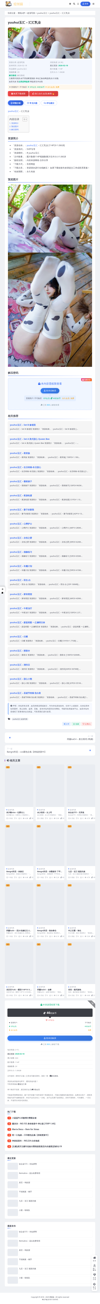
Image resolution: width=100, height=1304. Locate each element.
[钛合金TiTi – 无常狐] (81, 785)
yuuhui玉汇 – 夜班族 (20, 453)
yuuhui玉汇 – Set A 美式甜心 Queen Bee (29, 439)
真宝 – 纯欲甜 (24, 1182)
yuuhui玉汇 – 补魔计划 (21, 566)
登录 (86, 4)
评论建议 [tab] (50, 103)
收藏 (77, 724)
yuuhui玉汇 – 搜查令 (20, 650)
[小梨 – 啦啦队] (13, 1212)
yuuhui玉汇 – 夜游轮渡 (21, 495)
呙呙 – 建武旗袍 (74, 989)
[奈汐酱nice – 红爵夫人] (19, 785)
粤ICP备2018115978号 (50, 1299)
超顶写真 (31, 13)
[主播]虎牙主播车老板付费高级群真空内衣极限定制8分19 (37, 1146)
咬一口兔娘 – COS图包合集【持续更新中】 (30, 1135)
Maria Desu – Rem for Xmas (25, 1129)
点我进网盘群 (24, 81)
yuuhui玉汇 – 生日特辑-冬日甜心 (25, 467)
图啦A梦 (21, 13)
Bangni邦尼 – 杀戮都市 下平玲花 (49, 872)
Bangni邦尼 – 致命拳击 (46, 930)
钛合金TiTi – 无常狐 (76, 812)
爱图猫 (51, 1297)
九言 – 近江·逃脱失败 (76, 871)
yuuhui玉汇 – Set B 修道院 (23, 424)
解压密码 (15, 129)
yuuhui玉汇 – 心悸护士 (21, 523)
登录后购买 (51, 391)
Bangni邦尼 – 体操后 (15, 871)
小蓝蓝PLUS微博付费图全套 (24, 1118)
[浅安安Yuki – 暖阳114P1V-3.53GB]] (19, 963)
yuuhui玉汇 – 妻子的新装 (22, 509)
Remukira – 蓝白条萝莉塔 (29, 1173)
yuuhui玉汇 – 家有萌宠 (21, 594)
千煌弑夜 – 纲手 (25, 1191)
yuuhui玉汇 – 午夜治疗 (21, 608)
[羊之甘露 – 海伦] (81, 904)
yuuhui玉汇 (42, 13)
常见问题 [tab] (33, 103)
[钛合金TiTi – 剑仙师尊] (13, 1166)
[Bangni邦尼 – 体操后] (19, 844)
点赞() (87, 724)
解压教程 (21, 75)
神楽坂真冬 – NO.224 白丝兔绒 (25, 1140)
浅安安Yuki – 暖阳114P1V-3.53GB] (18, 990)
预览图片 (15, 126)
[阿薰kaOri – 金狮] (50, 963)
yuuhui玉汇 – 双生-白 (20, 580)
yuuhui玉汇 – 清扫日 (20, 664)
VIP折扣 (51, 1020)
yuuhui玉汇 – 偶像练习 (21, 552)
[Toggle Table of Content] (23, 119)
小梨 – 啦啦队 (24, 1210)
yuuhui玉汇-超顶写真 (20, 719)
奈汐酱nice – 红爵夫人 (15, 812)
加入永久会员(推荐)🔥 (45, 94)
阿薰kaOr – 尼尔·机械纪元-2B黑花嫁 (18, 931)
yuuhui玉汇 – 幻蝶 (19, 636)
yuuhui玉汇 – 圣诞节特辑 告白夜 (25, 693)
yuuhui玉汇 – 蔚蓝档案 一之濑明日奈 (27, 622)
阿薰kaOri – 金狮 (44, 989)
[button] (2, 590)
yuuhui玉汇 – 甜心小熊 (21, 678)
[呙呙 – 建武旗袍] (81, 963)
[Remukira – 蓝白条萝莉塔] (13, 1175)
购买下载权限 (19, 94)
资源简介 (15, 123)
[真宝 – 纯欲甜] (13, 1184)
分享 (67, 724)
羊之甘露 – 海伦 (74, 930)
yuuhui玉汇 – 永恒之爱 (21, 537)
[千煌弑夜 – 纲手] (13, 1194)
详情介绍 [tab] (17, 103)
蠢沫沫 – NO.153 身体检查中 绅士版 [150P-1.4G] (33, 1123)
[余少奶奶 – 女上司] (50, 785)
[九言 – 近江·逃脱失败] (81, 844)
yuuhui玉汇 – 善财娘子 (21, 481)
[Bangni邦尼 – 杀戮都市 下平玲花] (50, 844)
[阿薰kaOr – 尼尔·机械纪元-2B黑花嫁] (19, 904)
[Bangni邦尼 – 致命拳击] (50, 904)
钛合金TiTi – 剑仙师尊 (28, 1164)
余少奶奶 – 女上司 (44, 812)
